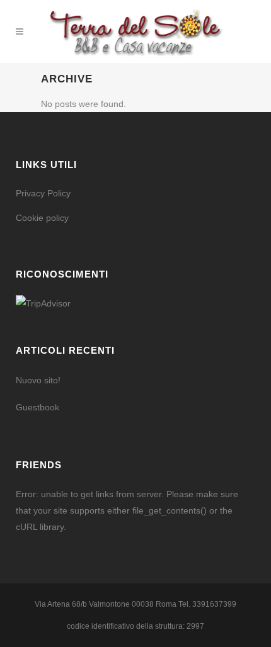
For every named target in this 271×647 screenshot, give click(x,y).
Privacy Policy (43, 193)
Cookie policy (42, 218)
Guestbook (37, 407)
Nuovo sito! (38, 380)
